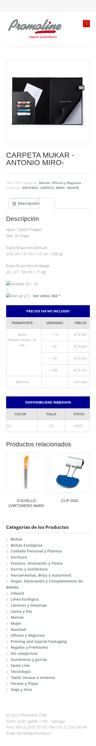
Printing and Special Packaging (39, 641)
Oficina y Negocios (66, 183)
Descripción (28, 203)
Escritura (19, 557)
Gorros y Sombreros (29, 569)
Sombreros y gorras (29, 659)
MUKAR (73, 188)
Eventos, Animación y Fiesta (36, 563)
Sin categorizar (24, 653)
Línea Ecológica (25, 599)
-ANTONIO (29, 188)
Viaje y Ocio (21, 689)
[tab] (32, 203)
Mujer (16, 623)
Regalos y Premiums (29, 647)
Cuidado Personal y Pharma (36, 551)
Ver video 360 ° (46, 295)
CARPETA (47, 188)
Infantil (17, 593)
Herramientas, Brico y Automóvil (41, 575)
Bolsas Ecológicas (26, 545)
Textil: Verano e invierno (33, 677)
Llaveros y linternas (29, 605)
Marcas (44, 183)
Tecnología (20, 671)
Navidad (18, 629)
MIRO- (61, 188)
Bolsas (16, 539)
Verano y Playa (24, 683)
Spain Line (20, 665)
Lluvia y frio (21, 611)
